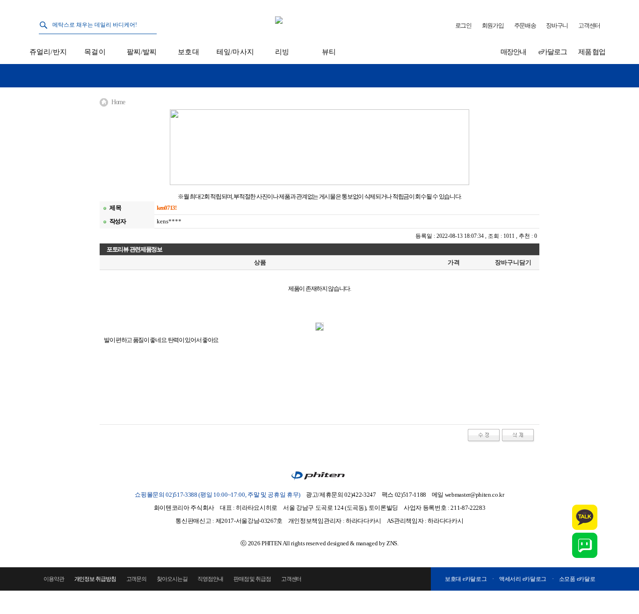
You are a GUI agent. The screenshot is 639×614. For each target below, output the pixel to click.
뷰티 (329, 52)
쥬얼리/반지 (48, 52)
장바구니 (557, 25)
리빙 (282, 52)
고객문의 (136, 579)
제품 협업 (591, 52)
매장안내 (513, 52)
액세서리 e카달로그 (522, 579)
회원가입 (493, 25)
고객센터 (589, 25)
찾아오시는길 (172, 579)
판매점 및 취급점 (252, 579)
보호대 (188, 52)
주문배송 (525, 25)
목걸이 (94, 52)
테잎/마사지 (235, 52)
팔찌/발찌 (142, 52)
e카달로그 (552, 52)
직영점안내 (210, 579)
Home (118, 102)
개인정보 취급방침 (95, 579)
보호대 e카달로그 (466, 579)
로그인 (463, 25)
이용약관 (54, 579)
